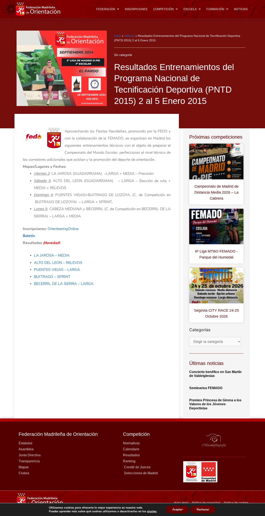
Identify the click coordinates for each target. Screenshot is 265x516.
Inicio (117, 35)
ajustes (152, 511)
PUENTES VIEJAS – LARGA (57, 269)
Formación (215, 9)
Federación (105, 9)
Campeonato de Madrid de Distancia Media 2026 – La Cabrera (216, 192)
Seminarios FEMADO (205, 388)
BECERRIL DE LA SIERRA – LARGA (63, 283)
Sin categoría (123, 55)
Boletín (29, 235)
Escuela (190, 9)
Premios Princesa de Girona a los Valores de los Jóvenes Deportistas (215, 404)
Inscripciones (136, 9)
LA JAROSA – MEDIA (52, 255)
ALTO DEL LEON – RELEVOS (58, 262)
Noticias (241, 9)
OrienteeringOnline (63, 228)
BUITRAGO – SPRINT (52, 276)
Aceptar (177, 509)
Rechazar (203, 509)
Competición (163, 9)
